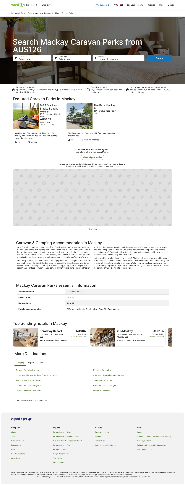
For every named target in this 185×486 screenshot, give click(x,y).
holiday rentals (40, 90)
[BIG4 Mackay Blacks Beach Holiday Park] (39, 124)
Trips (161, 5)
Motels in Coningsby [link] (102, 390)
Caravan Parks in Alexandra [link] (28, 370)
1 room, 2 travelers (108, 59)
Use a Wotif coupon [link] (144, 449)
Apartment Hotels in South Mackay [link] (108, 375)
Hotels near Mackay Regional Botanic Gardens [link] (36, 375)
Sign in (171, 5)
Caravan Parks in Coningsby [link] (28, 385)
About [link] (13, 432)
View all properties (92, 157)
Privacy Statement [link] (102, 432)
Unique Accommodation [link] (62, 454)
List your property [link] (18, 441)
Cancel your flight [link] (144, 441)
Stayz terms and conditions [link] (105, 445)
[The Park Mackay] (92, 124)
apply (48, 400)
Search (159, 58)
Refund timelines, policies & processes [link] (151, 445)
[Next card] (172, 337)
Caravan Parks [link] (26, 13)
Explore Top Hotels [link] (60, 449)
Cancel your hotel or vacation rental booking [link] (154, 436)
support (99, 90)
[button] (92, 353)
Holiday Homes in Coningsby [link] (28, 390)
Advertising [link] (15, 458)
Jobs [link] (13, 436)
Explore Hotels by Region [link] (62, 432)
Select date (24, 59)
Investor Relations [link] (18, 454)
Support (151, 5)
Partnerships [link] (16, 445)
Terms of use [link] (100, 441)
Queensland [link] (48, 13)
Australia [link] (38, 13)
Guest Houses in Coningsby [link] (105, 385)
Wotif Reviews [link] (58, 462)
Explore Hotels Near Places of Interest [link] (67, 441)
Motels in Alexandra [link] (102, 370)
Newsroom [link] (15, 449)
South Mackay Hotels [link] (102, 380)
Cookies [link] (98, 436)
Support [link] (140, 432)
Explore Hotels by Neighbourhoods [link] (66, 436)
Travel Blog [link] (57, 458)
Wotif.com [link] (15, 13)
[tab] (20, 363)
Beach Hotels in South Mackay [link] (29, 380)
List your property (135, 5)
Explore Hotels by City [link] (61, 445)
